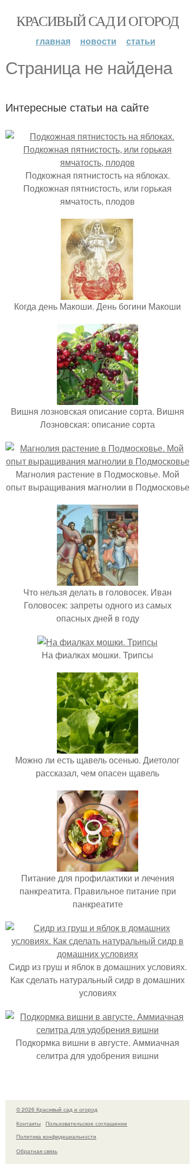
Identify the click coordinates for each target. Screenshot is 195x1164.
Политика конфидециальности (56, 1136)
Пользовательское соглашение (86, 1123)
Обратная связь (36, 1151)
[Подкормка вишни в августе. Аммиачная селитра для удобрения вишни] (97, 1029)
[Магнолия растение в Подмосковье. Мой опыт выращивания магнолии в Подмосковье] (97, 461)
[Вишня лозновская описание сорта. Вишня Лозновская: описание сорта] (97, 398)
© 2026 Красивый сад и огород (57, 1109)
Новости (98, 41)
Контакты (28, 1123)
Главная (53, 41)
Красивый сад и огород (97, 20)
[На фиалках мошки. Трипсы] (97, 642)
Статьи (140, 41)
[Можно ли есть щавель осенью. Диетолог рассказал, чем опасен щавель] (97, 747)
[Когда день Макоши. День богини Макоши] (97, 293)
